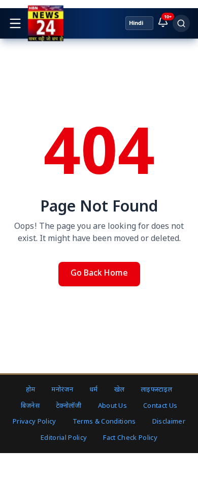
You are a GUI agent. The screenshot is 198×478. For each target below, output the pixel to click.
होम (31, 389)
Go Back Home (99, 273)
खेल (119, 389)
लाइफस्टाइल (156, 389)
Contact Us (160, 406)
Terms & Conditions (104, 421)
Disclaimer (168, 421)
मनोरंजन (62, 389)
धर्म (93, 389)
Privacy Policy (34, 421)
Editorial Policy (64, 438)
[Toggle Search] (181, 23)
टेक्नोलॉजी (69, 406)
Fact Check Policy (130, 438)
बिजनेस (30, 406)
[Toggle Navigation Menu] (15, 23)
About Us (112, 406)
